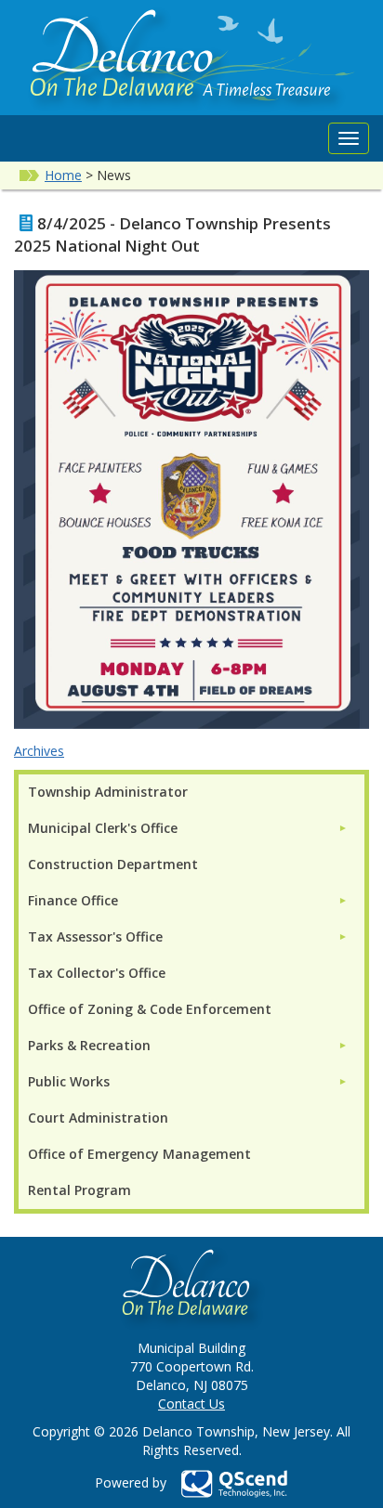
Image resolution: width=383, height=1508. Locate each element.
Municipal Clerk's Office (103, 828)
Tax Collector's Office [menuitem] (96, 973)
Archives (39, 751)
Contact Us (191, 1403)
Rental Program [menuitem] (79, 1190)
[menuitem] (188, 828)
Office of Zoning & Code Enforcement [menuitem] (149, 1009)
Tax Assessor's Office (95, 936)
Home (63, 175)
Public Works (69, 1081)
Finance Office (73, 900)
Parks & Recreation (89, 1045)
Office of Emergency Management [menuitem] (139, 1154)
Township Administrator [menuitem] (108, 791)
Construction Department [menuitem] (113, 864)
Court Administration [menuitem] (98, 1117)
